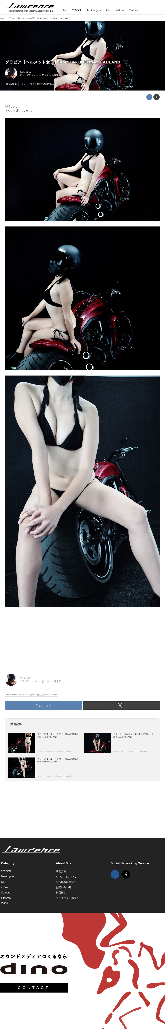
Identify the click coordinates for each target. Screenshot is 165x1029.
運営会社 (61, 871)
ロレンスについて (66, 876)
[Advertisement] (37, 639)
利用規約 (61, 892)
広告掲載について (66, 881)
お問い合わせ (63, 887)
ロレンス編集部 (52, 75)
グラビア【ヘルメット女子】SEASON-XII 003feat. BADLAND (62, 62)
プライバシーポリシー (69, 897)
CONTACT (34, 987)
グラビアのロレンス (30, 75)
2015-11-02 (25, 72)
